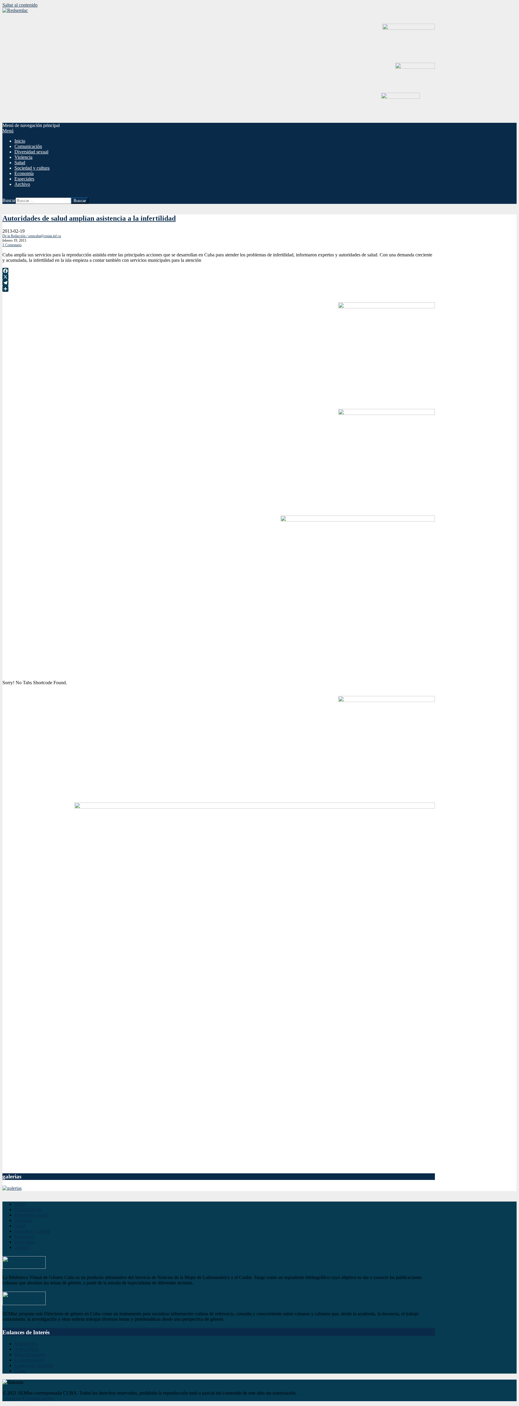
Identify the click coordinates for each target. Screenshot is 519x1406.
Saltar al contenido (20, 5)
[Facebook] (218, 271)
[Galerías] (12, 1188)
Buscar (9, 200)
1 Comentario (12, 245)
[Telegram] (218, 283)
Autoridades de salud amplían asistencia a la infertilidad (89, 218)
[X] (218, 277)
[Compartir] (218, 289)
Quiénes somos (39, 1398)
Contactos (11, 1398)
